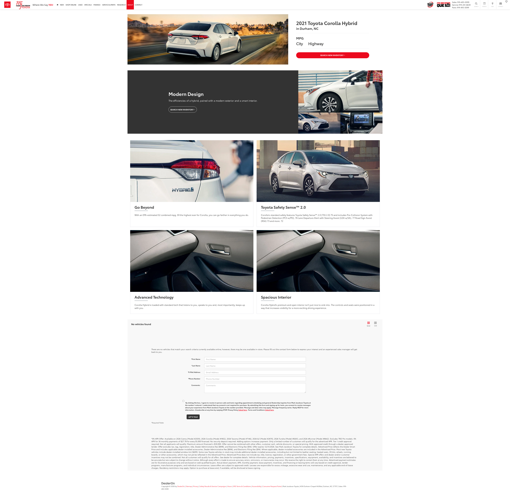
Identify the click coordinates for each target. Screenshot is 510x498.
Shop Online (71, 5)
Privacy (195, 486)
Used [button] (80, 5)
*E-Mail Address (194, 372)
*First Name (195, 359)
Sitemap (189, 486)
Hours (229, 486)
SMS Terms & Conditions (242, 486)
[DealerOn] (168, 483)
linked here (242, 410)
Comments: (195, 385)
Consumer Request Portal (271, 486)
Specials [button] (88, 5)
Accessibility (256, 486)
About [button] (130, 5)
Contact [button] (138, 5)
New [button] (62, 5)
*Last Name (196, 365)
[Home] (57, 4)
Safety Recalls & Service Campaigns (212, 486)
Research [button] (121, 5)
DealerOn (180, 486)
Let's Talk (193, 417)
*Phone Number (194, 378)
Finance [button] (97, 5)
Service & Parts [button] (108, 5)
